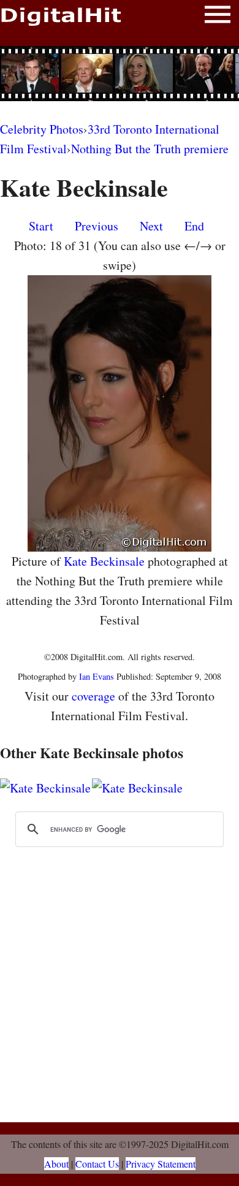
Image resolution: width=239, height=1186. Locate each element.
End (194, 226)
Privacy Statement (160, 1163)
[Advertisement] (119, 73)
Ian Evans (96, 676)
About (56, 1163)
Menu (217, 17)
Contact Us (97, 1163)
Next (151, 226)
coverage (93, 696)
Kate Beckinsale (104, 561)
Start (41, 226)
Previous (96, 226)
